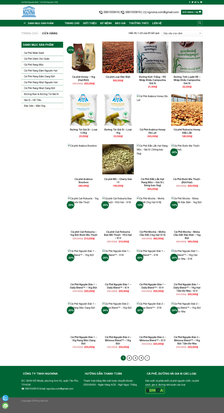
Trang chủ (29, 33)
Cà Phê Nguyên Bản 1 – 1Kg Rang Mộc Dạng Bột (83, 340)
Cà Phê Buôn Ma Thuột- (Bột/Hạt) (187, 181)
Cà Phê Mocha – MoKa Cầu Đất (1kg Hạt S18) (152, 233)
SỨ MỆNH (106, 23)
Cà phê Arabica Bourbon (83, 181)
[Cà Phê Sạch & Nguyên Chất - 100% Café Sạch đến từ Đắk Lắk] (28, 12)
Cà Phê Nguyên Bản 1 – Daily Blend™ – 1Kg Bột (83, 286)
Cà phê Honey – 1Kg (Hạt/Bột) (83, 78)
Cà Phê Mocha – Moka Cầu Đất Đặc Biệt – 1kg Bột (187, 235)
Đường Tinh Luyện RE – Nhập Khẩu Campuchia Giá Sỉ (187, 80)
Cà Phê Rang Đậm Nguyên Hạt (40, 70)
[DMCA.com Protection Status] (155, 390)
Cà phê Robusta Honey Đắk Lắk (187, 131)
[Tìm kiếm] (200, 23)
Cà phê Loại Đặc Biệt (118, 76)
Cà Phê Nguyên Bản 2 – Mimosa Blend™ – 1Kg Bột (118, 340)
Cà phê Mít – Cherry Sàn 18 (118, 181)
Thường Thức (139, 23)
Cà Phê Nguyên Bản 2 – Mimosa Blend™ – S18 (152, 339)
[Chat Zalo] (5, 398)
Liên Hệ (157, 23)
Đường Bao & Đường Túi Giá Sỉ (41, 94)
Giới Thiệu (90, 23)
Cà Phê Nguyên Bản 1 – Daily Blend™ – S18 (118, 286)
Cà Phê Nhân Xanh (34, 53)
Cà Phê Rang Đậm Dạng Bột (39, 76)
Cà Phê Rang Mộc (34, 64)
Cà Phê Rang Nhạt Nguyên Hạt (41, 82)
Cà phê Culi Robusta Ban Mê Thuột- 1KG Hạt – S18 (118, 235)
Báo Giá (120, 23)
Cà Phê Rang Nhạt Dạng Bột (39, 88)
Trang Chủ (72, 23)
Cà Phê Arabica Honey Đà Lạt (152, 131)
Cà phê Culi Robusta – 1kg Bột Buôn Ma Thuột (83, 233)
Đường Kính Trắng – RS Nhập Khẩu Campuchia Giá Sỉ (152, 80)
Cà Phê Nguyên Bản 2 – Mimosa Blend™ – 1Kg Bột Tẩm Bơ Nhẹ (187, 340)
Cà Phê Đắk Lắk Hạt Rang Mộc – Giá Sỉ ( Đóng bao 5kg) (152, 182)
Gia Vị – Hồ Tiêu (32, 100)
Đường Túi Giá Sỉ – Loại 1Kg (118, 131)
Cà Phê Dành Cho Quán (36, 58)
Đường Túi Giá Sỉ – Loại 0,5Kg (83, 131)
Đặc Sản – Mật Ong (34, 105)
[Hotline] (5, 406)
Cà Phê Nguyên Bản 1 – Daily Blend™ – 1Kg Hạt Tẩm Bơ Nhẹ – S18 (187, 287)
